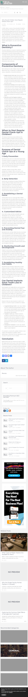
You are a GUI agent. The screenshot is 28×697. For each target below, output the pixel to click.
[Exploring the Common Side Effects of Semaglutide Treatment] (14, 602)
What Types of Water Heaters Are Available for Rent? (12, 553)
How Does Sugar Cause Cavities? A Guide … (17, 425)
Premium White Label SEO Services (17, 400)
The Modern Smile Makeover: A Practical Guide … (16, 437)
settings (10, 692)
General (19, 24)
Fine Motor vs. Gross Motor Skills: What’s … (16, 454)
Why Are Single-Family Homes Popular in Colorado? (12, 583)
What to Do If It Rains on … (15, 442)
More (25, 560)
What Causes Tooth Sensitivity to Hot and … (16, 419)
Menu (23, 2)
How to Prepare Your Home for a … (16, 448)
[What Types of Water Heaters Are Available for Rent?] (14, 542)
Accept (4, 694)
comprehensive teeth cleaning (11, 88)
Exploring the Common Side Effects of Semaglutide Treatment (13, 613)
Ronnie (4, 24)
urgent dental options (11, 173)
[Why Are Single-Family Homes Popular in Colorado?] (14, 572)
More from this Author (21, 376)
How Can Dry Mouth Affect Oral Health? (16, 431)
